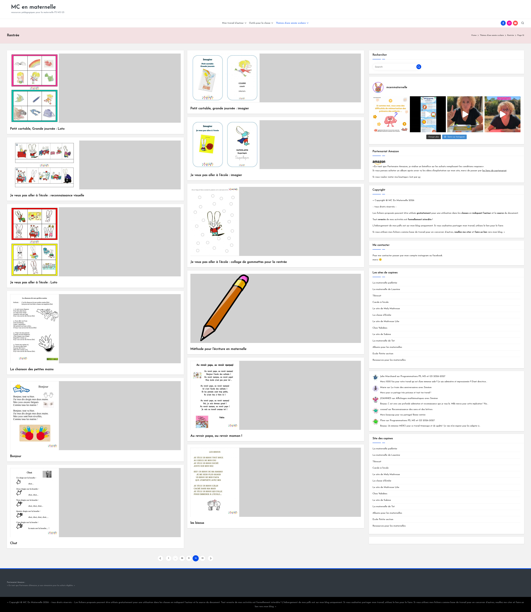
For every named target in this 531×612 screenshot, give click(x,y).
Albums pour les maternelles (387, 347)
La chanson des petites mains (32, 369)
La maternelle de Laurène (386, 289)
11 (189, 558)
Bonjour (15, 456)
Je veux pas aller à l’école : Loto (33, 282)
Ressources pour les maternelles (389, 360)
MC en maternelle (33, 7)
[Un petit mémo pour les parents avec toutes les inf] (428, 114)
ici (419, 177)
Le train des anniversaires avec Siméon (411, 387)
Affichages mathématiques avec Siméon (417, 398)
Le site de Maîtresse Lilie (386, 321)
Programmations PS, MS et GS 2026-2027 (422, 376)
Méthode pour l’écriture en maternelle (218, 349)
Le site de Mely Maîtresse (386, 309)
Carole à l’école (381, 302)
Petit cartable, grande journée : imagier (219, 108)
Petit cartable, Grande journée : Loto (37, 128)
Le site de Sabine (382, 334)
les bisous (197, 523)
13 (202, 558)
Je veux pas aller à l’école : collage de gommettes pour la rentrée (238, 262)
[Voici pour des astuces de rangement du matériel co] (502, 114)
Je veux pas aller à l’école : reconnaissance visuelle (47, 195)
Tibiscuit (377, 296)
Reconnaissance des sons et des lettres (412, 409)
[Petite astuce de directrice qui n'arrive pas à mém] (390, 114)
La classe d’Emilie (382, 315)
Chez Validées (380, 328)
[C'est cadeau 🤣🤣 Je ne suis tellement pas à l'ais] (465, 114)
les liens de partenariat (494, 171)
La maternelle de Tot (384, 341)
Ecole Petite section (383, 354)
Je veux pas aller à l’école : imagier (216, 175)
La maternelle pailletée (385, 283)
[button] (160, 558)
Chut (13, 543)
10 (182, 558)
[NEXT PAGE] (211, 558)
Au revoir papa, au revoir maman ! (216, 436)
